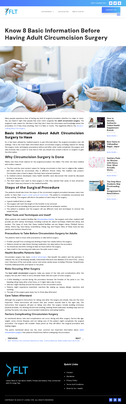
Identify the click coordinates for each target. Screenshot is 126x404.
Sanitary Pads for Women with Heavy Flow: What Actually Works (113, 164)
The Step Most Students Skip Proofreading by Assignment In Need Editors (114, 187)
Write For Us (78, 12)
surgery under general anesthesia (35, 195)
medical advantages (39, 257)
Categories (46, 12)
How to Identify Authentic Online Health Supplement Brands (113, 124)
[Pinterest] (119, 3)
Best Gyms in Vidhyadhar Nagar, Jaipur (113, 144)
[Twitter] (115, 3)
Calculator (63, 12)
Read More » (112, 136)
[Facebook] (110, 3)
